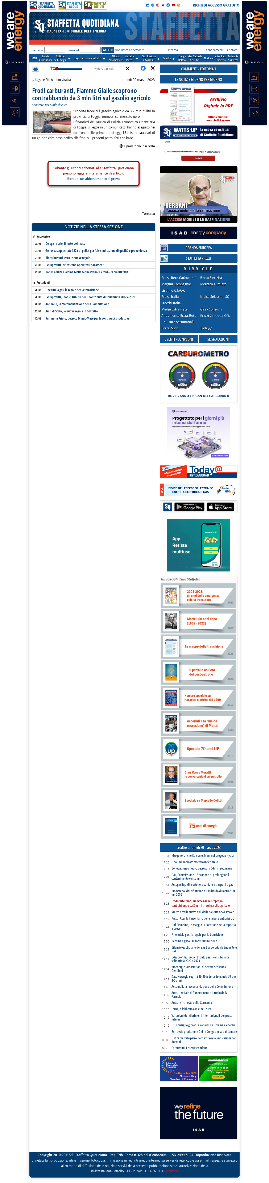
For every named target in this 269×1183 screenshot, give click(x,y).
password (73, 50)
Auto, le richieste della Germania (191, 1003)
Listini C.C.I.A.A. (173, 290)
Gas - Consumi (211, 309)
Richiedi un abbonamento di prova (93, 178)
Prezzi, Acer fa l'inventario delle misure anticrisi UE (202, 918)
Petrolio (167, 58)
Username (38, 50)
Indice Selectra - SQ (214, 297)
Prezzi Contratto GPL (215, 315)
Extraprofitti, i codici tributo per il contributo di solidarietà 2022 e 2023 (90, 297)
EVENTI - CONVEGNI (179, 339)
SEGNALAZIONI (218, 339)
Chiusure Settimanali (177, 322)
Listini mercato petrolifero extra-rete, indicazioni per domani (203, 1040)
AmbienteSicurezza (233, 58)
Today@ (206, 328)
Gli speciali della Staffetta (180, 579)
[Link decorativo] (181, 104)
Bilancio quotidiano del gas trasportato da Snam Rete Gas (204, 949)
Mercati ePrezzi (129, 58)
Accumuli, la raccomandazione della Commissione (77, 304)
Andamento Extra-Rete (178, 315)
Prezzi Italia (170, 297)
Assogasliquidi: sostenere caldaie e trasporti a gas (202, 885)
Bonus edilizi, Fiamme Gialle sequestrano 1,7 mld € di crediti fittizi (87, 272)
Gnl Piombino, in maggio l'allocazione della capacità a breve (203, 927)
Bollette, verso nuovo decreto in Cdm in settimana (201, 868)
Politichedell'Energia (60, 58)
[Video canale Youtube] (173, 5)
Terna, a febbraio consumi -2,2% (191, 1009)
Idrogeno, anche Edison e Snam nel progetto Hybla (202, 856)
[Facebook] (168, 5)
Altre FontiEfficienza (220, 58)
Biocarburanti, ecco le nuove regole (67, 257)
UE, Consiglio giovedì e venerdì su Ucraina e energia (203, 1025)
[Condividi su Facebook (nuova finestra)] (143, 68)
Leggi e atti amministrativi (87, 58)
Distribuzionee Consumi (149, 58)
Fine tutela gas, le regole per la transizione (72, 290)
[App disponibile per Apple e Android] (198, 507)
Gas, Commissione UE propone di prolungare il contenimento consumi (200, 876)
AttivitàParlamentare (115, 58)
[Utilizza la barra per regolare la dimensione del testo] (52, 68)
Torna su (148, 213)
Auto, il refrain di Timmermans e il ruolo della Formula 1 (199, 994)
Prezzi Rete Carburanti (178, 278)
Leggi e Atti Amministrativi (53, 79)
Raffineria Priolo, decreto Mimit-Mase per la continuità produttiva (87, 318)
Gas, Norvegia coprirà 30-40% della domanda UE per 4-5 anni (203, 978)
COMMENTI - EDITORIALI (198, 69)
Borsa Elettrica (211, 278)
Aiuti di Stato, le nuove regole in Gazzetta (71, 311)
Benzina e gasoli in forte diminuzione (194, 941)
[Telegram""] (152, 5)
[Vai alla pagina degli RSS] (178, 5)
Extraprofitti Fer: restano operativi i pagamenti (74, 265)
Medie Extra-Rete (174, 309)
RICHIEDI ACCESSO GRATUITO (216, 5)
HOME (34, 58)
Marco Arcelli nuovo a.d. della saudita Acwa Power (202, 912)
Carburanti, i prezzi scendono (189, 1048)
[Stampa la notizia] (35, 68)
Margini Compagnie (176, 284)
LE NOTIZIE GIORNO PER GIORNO (198, 79)
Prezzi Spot (169, 328)
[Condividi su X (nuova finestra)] (152, 68)
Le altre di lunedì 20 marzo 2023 (199, 847)
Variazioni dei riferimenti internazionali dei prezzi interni (201, 1017)
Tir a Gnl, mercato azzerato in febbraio (194, 862)
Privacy (172, 1171)
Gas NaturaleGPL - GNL (195, 58)
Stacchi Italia (171, 303)
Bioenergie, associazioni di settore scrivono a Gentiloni (199, 969)
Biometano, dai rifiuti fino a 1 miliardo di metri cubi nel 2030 (203, 893)
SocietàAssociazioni (45, 58)
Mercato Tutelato (213, 284)
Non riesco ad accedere (129, 50)
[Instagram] (157, 5)
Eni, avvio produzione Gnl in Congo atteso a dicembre (204, 1032)
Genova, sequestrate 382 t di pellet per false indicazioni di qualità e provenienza (96, 250)
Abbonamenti (214, 50)
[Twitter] (163, 5)
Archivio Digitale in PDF (218, 107)
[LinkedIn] (147, 5)
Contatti (232, 50)
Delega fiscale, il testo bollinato (65, 243)
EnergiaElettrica (182, 58)
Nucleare (209, 58)
